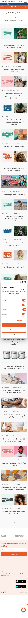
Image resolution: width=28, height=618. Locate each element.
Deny (14, 334)
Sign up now (14, 554)
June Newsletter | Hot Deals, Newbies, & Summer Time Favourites (14, 218)
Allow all (14, 324)
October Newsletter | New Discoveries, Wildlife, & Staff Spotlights (14, 122)
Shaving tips (13, 17)
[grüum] (14, 7)
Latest (5, 17)
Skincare (21, 17)
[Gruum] (3, 1)
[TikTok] (7, 592)
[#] (4, 592)
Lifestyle (21, 20)
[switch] (24, 305)
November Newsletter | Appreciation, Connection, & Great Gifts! (14, 95)
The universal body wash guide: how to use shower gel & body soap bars (14, 341)
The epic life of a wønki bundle (14, 146)
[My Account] (19, 1)
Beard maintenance (10, 20)
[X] (5, 592)
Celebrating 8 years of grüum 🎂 (14, 194)
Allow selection (14, 329)
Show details (20, 320)
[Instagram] (2, 592)
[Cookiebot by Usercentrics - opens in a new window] (20, 282)
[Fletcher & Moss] (11, 1)
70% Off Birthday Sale (15, 4)
